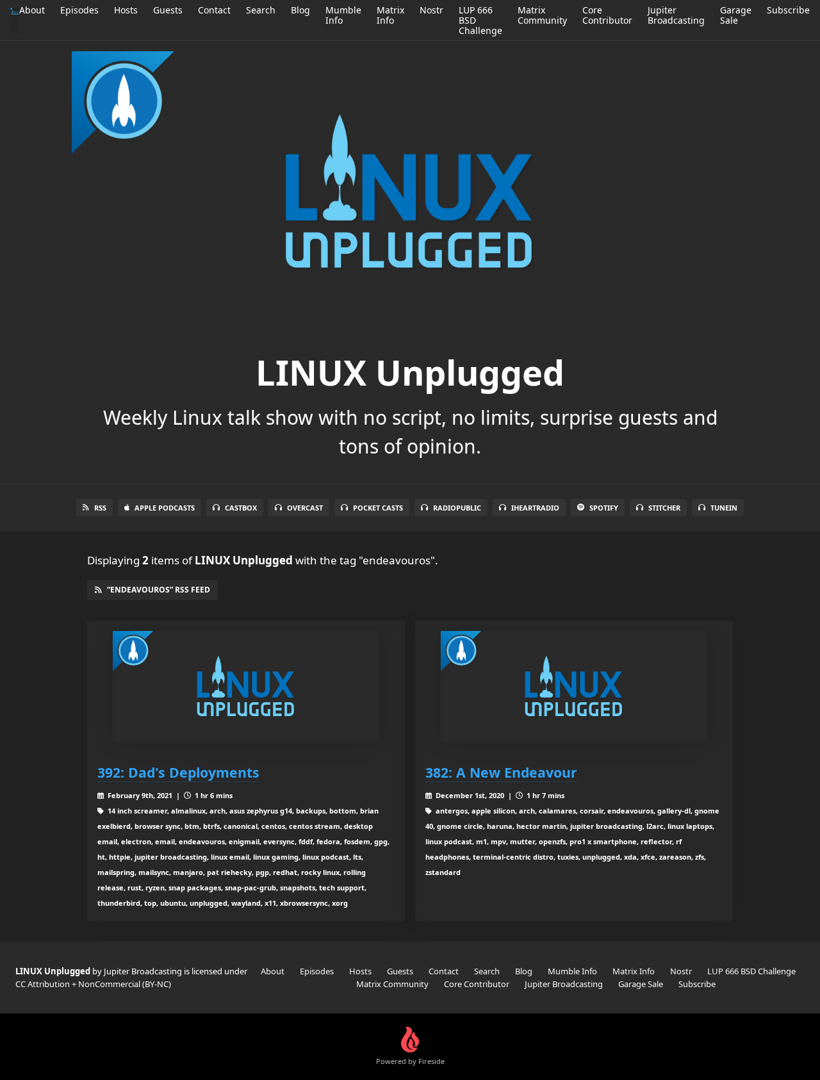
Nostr (431, 10)
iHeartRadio (535, 507)
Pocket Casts (378, 507)
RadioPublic (457, 507)
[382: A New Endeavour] (574, 686)
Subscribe (788, 10)
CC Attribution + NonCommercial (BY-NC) (93, 984)
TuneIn (723, 507)
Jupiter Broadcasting (676, 15)
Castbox (241, 507)
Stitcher (664, 507)
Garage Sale (735, 15)
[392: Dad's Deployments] (246, 686)
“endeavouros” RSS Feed (158, 589)
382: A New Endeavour (501, 772)
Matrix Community (542, 15)
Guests (168, 10)
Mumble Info (343, 15)
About (32, 10)
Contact (214, 10)
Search (260, 10)
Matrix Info (390, 15)
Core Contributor (607, 15)
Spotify (603, 507)
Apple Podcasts (165, 507)
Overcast (305, 507)
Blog (300, 10)
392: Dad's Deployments (178, 772)
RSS (100, 507)
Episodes (79, 10)
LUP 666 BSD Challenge (751, 971)
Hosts (126, 10)
